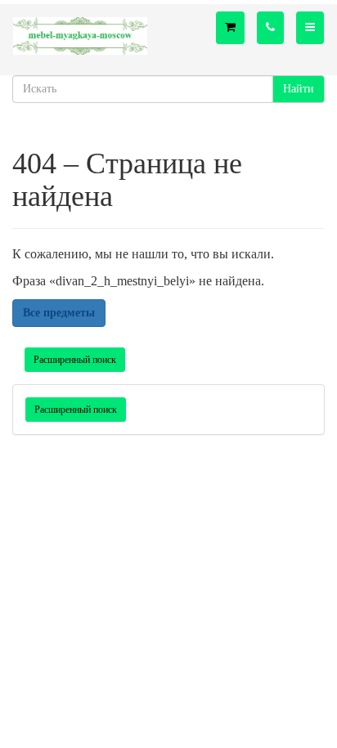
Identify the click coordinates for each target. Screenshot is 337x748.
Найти (298, 89)
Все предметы (59, 313)
